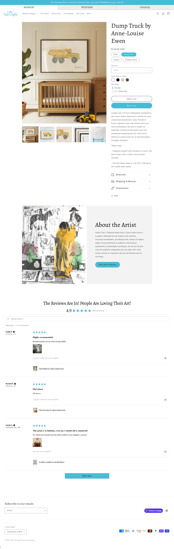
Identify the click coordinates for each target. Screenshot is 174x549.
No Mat (117, 88)
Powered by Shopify (28, 540)
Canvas (116, 60)
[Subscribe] (44, 510)
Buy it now (131, 106)
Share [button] (116, 196)
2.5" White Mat (120, 91)
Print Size (114, 65)
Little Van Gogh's (15, 540)
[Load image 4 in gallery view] (81, 134)
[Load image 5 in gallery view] (98, 134)
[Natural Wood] (123, 80)
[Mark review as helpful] (165, 358)
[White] (113, 80)
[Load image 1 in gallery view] (30, 134)
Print (116, 54)
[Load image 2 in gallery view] (47, 134)
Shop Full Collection (107, 265)
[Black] (118, 80)
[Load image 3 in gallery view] (64, 134)
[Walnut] (127, 80)
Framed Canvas (131, 60)
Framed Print (129, 54)
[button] (30, 13)
